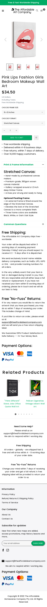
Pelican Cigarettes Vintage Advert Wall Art (35, 403)
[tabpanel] (12, 393)
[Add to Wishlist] (36, 137)
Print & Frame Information (18, 164)
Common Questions (15, 224)
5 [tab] (26, 414)
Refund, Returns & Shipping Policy (18, 498)
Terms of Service (10, 502)
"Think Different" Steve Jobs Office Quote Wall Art (12, 403)
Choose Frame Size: (10, 107)
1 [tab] (15, 414)
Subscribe (38, 543)
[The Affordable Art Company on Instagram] (7, 550)
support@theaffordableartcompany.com (24, 433)
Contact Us (7, 518)
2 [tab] (18, 414)
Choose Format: (9, 118)
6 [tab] (29, 414)
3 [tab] (21, 414)
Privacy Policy (8, 494)
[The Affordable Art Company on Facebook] (3, 550)
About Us (6, 514)
